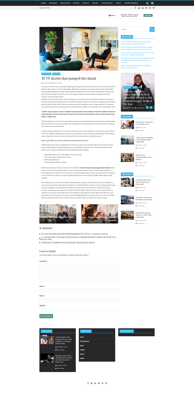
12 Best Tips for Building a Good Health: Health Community (144, 140)
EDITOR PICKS (127, 87)
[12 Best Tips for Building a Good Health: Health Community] (127, 143)
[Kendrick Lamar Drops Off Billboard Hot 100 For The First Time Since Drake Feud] (47, 362)
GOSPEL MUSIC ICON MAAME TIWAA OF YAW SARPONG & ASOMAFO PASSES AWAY (63, 340)
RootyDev (100, 390)
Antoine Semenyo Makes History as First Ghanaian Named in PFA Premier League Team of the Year (137, 98)
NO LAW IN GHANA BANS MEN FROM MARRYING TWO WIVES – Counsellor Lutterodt (74, 234)
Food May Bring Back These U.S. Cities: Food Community (143, 215)
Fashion (82, 350)
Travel (95, 3)
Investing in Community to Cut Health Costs (144, 123)
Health (86, 3)
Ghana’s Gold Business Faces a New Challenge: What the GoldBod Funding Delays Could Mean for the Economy (137, 60)
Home (43, 3)
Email (41, 296)
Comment (43, 261)
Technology (107, 3)
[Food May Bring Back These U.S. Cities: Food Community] (127, 219)
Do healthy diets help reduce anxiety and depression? (143, 182)
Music (118, 3)
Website (42, 306)
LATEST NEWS (56, 73)
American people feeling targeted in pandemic (100, 218)
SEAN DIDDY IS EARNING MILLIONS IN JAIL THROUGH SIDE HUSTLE (68, 243)
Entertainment (131, 3)
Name (42, 286)
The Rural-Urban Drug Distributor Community (144, 198)
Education (65, 3)
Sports (76, 3)
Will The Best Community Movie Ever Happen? (144, 157)
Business (53, 3)
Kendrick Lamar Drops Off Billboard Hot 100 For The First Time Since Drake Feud (64, 359)
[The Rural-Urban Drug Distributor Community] (127, 202)
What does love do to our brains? (57, 218)
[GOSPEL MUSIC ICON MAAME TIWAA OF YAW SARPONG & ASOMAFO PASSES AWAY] (47, 343)
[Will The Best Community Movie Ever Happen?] (127, 161)
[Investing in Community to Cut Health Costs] (127, 127)
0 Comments (58, 83)
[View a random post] (152, 3)
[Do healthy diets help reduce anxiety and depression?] (127, 186)
